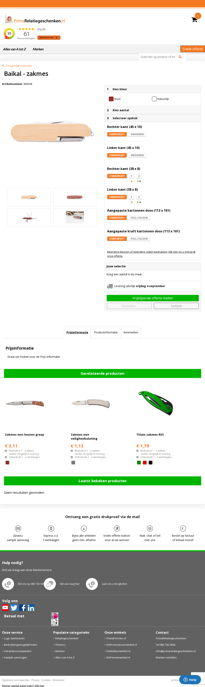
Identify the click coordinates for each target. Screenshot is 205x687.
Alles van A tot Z (14, 49)
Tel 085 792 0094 (165, 644)
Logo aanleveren (14, 638)
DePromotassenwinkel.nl (122, 644)
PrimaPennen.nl (116, 638)
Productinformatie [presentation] (106, 332)
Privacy (35, 680)
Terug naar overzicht (19, 65)
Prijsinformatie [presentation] (77, 332)
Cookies (46, 680)
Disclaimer (59, 680)
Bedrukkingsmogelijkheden (20, 644)
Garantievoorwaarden (17, 651)
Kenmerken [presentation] (131, 332)
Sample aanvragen (15, 657)
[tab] (77, 332)
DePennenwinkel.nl (118, 657)
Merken (38, 49)
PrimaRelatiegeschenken (171, 638)
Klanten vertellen (166, 657)
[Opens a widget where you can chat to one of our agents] (190, 680)
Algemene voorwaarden (15, 680)
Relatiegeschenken (67, 638)
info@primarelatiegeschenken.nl (176, 651)
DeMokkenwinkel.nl (118, 651)
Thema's (60, 644)
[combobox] (158, 57)
